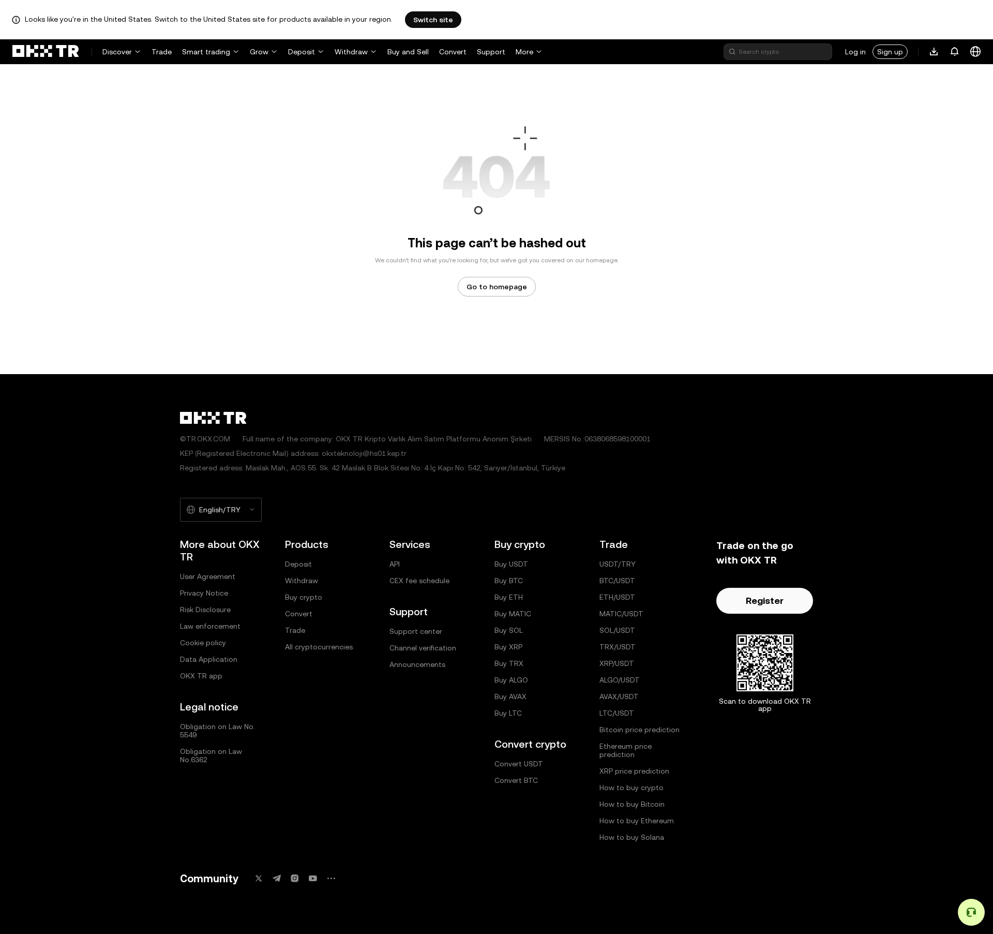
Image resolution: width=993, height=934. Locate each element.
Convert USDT (518, 764)
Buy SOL (508, 630)
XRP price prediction (634, 771)
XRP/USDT (616, 663)
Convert (453, 52)
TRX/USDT (617, 647)
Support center (415, 631)
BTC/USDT (617, 580)
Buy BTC (508, 580)
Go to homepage (497, 287)
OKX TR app (201, 676)
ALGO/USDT (619, 680)
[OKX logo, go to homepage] (45, 51)
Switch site (433, 20)
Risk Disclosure (205, 609)
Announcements (417, 664)
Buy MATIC (512, 614)
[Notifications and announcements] (955, 51)
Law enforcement (210, 626)
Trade (162, 52)
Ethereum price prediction (625, 750)
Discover (117, 52)
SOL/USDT (617, 630)
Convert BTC (516, 780)
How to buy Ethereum (636, 821)
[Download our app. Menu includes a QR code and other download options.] (934, 51)
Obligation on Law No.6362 (211, 755)
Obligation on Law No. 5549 (217, 730)
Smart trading (206, 52)
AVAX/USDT (619, 696)
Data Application (208, 659)
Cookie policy (203, 643)
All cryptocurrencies (319, 647)
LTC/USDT (616, 713)
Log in (855, 52)
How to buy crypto (631, 787)
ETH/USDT (617, 597)
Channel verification (422, 648)
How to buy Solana (631, 837)
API (394, 564)
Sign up (890, 52)
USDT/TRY (617, 564)
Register (765, 600)
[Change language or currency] (975, 51)
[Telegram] (276, 878)
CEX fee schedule (419, 580)
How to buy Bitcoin (632, 804)
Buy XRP (508, 647)
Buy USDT (511, 564)
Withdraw (351, 52)
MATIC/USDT (621, 614)
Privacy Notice (204, 593)
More (524, 52)
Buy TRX (508, 663)
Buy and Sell (408, 52)
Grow (259, 52)
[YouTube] (313, 878)
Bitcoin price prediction (639, 729)
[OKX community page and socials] (331, 878)
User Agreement (207, 576)
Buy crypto (303, 597)
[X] (258, 878)
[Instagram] (294, 878)
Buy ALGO (511, 680)
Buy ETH (508, 597)
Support (491, 52)
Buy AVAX (510, 696)
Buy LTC (508, 713)
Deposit (301, 52)
